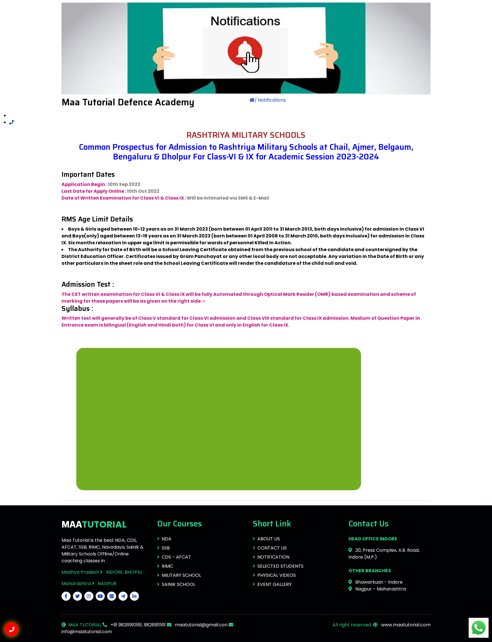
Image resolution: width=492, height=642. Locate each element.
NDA (166, 539)
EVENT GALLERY (274, 584)
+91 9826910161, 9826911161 (137, 625)
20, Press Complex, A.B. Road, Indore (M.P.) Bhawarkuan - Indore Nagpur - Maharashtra (383, 564)
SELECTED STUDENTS (280, 566)
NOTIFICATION (273, 557)
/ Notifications (270, 100)
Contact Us (368, 523)
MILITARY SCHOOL (181, 575)
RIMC (167, 566)
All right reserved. (352, 625)
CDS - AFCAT (176, 557)
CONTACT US (272, 548)
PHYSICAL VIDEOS (276, 575)
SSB (166, 548)
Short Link (272, 523)
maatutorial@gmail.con (200, 625)
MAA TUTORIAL (84, 625)
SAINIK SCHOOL (178, 584)
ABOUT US (268, 539)
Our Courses (179, 523)
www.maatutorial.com (405, 625)
